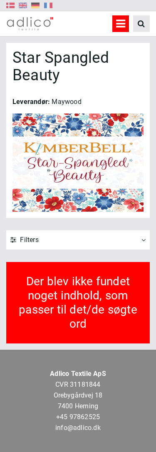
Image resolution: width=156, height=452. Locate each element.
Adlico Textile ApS (78, 374)
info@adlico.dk (78, 428)
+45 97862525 (78, 417)
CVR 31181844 (77, 384)
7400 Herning (78, 406)
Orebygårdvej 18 (78, 395)
